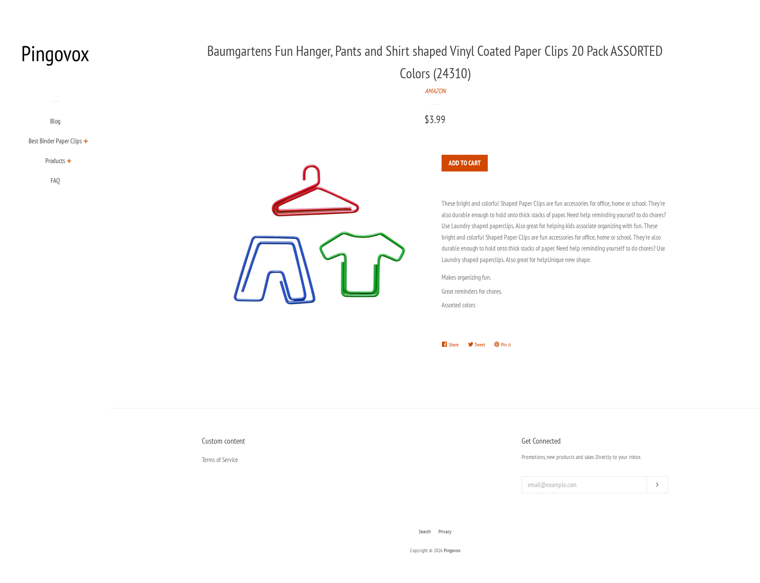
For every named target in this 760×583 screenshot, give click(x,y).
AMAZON (435, 91)
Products (55, 161)
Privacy (445, 531)
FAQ (55, 180)
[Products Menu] (69, 162)
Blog (55, 121)
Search (425, 531)
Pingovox (452, 550)
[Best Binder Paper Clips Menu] (86, 142)
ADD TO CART (465, 163)
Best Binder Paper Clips (55, 141)
